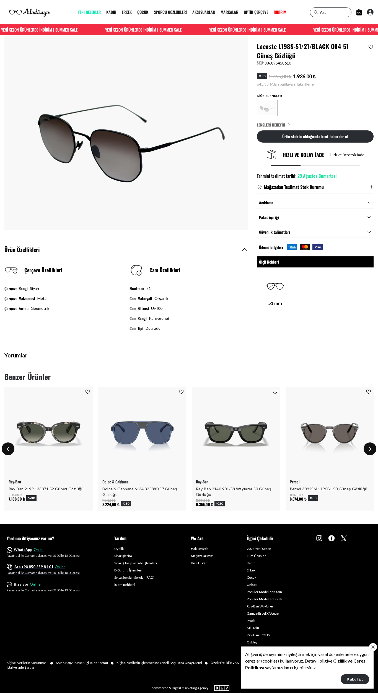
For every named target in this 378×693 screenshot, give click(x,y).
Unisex (252, 585)
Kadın (251, 563)
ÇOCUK (142, 12)
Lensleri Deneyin (271, 125)
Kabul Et (355, 679)
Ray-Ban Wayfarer (260, 606)
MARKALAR (229, 12)
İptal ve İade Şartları (21, 667)
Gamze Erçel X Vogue (263, 613)
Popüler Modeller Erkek (264, 599)
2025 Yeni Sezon (259, 549)
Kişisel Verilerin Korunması (30, 662)
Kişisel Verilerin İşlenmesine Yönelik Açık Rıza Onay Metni (162, 662)
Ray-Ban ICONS (258, 635)
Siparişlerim (123, 556)
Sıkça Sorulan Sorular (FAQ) (134, 577)
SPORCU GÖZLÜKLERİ (170, 12)
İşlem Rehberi (124, 585)
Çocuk (251, 577)
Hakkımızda (199, 549)
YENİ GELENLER (89, 12)
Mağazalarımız (202, 556)
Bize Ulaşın (199, 563)
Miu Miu (253, 628)
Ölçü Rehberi (269, 262)
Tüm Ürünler (256, 556)
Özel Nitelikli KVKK (228, 662)
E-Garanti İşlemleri (128, 570)
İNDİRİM (280, 12)
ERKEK (127, 12)
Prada (251, 621)
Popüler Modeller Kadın (264, 592)
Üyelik (119, 549)
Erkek (251, 570)
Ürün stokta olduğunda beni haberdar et (315, 136)
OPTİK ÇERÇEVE (256, 12)
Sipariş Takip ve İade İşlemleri (135, 563)
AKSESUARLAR (203, 12)
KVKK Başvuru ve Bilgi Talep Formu (85, 662)
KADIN (111, 12)
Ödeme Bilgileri (271, 247)
